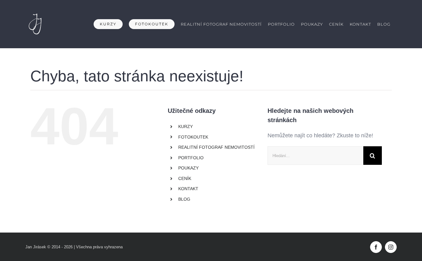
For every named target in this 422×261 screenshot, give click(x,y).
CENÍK (184, 178)
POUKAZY (188, 167)
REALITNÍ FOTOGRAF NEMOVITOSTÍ (216, 147)
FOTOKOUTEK (193, 137)
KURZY (185, 126)
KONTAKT (188, 188)
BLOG (184, 199)
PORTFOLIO (191, 157)
